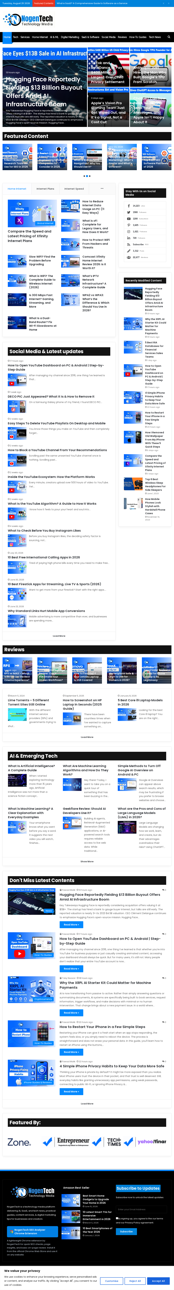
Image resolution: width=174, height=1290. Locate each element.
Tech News (155, 37)
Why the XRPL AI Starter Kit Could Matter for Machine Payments (155, 326)
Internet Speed (74, 188)
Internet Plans (45, 188)
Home (7, 37)
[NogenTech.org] (29, 19)
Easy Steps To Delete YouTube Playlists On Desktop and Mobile (57, 423)
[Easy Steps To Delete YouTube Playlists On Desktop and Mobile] (17, 433)
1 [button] (84, 176)
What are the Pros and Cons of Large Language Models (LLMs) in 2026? (142, 813)
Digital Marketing (70, 37)
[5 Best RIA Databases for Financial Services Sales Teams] (133, 347)
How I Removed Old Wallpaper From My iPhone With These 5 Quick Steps (155, 439)
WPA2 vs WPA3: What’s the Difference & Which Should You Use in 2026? (95, 302)
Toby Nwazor (68, 978)
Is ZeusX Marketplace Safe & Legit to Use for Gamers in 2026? (121, 675)
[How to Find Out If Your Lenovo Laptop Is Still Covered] (87, 670)
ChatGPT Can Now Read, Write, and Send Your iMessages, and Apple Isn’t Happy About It (149, 110)
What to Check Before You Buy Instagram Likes (44, 530)
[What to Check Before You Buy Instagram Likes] (17, 540)
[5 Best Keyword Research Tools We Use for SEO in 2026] (17, 157)
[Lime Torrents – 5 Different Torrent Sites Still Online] (17, 714)
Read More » (71, 924)
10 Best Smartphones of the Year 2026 (97, 1230)
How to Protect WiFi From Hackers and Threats (96, 243)
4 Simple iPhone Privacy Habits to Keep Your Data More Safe (155, 398)
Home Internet (40, 37)
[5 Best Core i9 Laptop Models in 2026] (127, 714)
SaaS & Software (90, 37)
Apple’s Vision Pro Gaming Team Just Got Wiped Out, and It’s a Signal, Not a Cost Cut (108, 112)
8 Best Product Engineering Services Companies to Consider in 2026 (52, 161)
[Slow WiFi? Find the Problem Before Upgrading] (17, 261)
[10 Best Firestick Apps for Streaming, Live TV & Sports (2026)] (17, 594)
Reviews (122, 37)
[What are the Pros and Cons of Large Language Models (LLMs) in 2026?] (127, 827)
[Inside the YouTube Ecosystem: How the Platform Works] (17, 487)
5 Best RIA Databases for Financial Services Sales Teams (154, 349)
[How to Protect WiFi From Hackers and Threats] (70, 244)
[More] (102, 188)
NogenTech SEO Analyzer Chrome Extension (29, 1231)
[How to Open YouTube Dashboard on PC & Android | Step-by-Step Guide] (17, 380)
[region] (87, 1278)
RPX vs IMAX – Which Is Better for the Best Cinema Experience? (17, 677)
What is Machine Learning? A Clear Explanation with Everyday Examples (30, 813)
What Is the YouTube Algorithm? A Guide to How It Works (52, 503)
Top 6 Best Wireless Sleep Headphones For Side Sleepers (155, 485)
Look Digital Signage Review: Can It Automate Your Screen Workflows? (52, 675)
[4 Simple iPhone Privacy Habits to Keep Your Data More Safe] (133, 397)
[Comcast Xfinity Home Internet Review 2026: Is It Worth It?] (70, 261)
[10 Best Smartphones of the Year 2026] (71, 1233)
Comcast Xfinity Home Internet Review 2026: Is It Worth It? (94, 262)
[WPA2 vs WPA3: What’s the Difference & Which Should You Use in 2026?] (70, 299)
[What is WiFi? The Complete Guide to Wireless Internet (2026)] (17, 280)
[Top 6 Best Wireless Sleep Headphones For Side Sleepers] (133, 484)
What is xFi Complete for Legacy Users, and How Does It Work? (95, 226)
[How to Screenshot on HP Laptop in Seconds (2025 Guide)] (72, 718)
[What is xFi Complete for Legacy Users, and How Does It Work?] (70, 225)
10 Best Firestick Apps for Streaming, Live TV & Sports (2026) (54, 584)
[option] (87, 87)
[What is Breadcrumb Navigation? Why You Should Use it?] (87, 157)
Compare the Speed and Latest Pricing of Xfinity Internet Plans (29, 236)
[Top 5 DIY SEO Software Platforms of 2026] (157, 157)
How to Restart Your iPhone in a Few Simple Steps (155, 418)
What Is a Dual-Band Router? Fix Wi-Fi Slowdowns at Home (43, 323)
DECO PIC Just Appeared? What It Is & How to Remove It (51, 396)
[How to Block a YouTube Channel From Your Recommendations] (17, 460)
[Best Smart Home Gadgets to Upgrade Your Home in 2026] (71, 1200)
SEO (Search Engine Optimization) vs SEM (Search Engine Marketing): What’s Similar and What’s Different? (121, 158)
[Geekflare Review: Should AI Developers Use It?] (72, 823)
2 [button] (87, 176)
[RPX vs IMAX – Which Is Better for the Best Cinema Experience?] (17, 670)
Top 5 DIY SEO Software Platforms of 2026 (156, 163)
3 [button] (89, 176)
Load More (59, 636)
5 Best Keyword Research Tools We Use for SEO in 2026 (16, 163)
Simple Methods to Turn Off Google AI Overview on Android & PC (139, 770)
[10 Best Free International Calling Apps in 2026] (17, 567)
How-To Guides (137, 37)
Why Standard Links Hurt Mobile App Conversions (46, 611)
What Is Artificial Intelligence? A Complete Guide (31, 768)
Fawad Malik (68, 890)
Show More (87, 861)
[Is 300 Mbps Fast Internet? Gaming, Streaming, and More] (17, 299)
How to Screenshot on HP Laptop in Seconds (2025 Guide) (82, 704)
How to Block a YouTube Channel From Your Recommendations (58, 450)
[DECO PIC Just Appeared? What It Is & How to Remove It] (17, 406)
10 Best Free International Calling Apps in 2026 (44, 557)
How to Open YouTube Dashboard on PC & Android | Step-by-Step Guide (154, 374)
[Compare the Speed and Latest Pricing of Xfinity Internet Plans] (133, 460)
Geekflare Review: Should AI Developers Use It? (84, 811)
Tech (15, 37)
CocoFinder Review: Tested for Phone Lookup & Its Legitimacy (156, 675)
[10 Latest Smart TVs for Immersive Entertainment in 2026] (71, 1216)
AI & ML (54, 37)
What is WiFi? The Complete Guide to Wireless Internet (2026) (42, 281)
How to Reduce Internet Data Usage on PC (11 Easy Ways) (93, 207)
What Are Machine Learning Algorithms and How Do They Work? (85, 770)
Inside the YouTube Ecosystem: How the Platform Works (51, 477)
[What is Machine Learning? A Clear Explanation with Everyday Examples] (17, 827)
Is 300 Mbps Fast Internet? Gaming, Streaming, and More (41, 300)
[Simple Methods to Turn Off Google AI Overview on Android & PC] (127, 784)
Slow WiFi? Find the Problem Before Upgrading (42, 260)
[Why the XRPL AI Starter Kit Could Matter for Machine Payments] (133, 323)
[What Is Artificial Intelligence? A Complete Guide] (17, 780)
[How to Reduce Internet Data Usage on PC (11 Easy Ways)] (70, 206)
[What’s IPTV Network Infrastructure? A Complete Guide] (70, 280)
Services (25, 37)
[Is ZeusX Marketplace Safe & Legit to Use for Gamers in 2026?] (122, 670)
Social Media (109, 37)
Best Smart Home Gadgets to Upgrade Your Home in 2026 (96, 1199)
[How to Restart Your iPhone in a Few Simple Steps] (133, 417)
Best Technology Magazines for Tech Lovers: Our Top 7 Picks (90, 3)
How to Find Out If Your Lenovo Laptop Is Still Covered (86, 677)
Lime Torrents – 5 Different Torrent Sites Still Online (28, 702)
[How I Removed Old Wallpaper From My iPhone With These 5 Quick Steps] (133, 437)
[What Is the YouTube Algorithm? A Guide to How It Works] (17, 514)
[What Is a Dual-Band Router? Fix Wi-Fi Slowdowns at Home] (17, 322)
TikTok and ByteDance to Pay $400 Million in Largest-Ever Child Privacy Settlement (108, 72)
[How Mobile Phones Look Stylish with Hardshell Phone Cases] (133, 503)
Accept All (158, 1281)
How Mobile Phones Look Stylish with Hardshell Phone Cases (155, 506)
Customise (111, 1281)
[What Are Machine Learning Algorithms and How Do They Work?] (72, 784)
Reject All (135, 1281)
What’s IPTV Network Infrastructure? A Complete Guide (94, 281)
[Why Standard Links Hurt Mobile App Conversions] (17, 621)
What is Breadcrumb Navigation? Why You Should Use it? (87, 163)
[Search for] (168, 37)
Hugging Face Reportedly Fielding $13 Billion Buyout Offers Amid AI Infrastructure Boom (44, 91)
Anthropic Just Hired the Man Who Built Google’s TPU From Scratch (149, 74)
